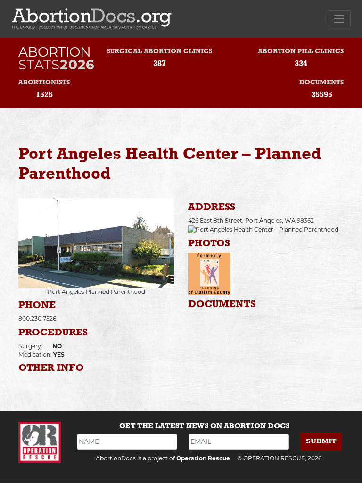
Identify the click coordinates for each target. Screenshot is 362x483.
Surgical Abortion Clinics (159, 51)
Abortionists (44, 82)
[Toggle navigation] (339, 18)
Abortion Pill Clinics (301, 51)
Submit (321, 441)
